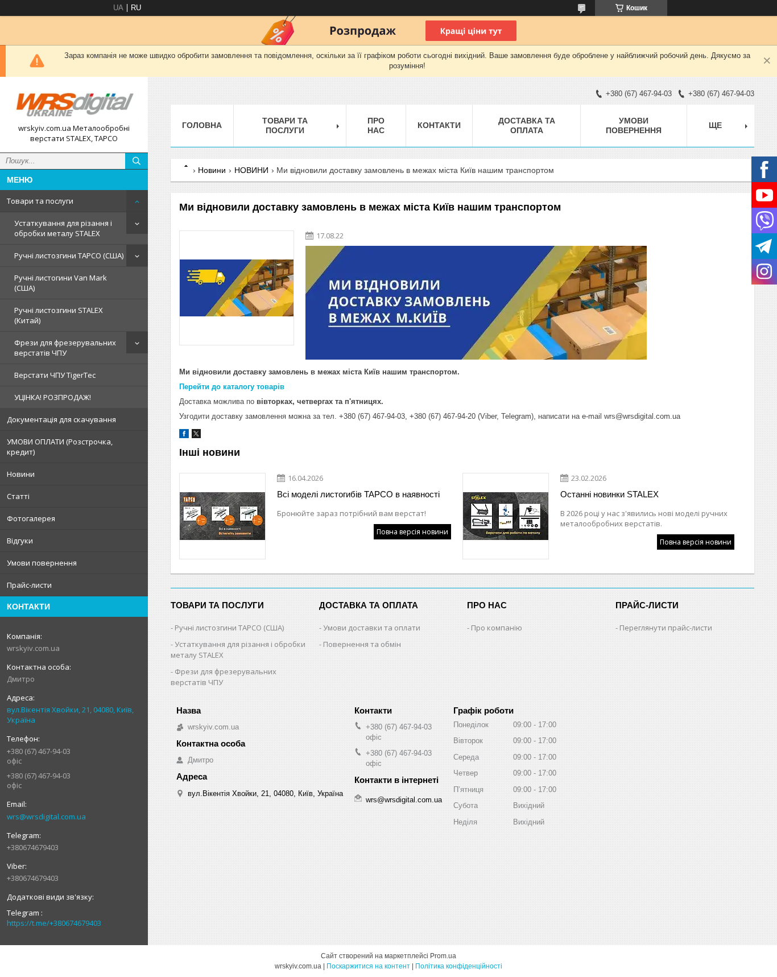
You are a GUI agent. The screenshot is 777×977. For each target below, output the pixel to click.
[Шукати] (136, 161)
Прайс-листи (29, 585)
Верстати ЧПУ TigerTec (55, 375)
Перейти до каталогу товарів (231, 386)
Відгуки (20, 540)
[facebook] (184, 435)
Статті (18, 496)
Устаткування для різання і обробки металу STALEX (63, 228)
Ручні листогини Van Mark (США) (60, 283)
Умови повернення (42, 563)
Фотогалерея (31, 518)
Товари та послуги (40, 201)
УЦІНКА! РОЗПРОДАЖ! (52, 397)
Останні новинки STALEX (609, 494)
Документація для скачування (61, 419)
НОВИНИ (251, 170)
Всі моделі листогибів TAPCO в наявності (358, 494)
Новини (21, 474)
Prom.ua (443, 956)
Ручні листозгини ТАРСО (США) (68, 255)
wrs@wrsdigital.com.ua (46, 816)
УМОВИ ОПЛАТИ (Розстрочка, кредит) (60, 446)
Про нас (376, 125)
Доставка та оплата (526, 125)
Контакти (439, 125)
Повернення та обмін (362, 644)
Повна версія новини (412, 532)
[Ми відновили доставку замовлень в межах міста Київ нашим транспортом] (236, 287)
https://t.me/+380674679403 (54, 923)
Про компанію (496, 628)
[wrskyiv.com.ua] (74, 104)
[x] (196, 435)
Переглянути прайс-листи (665, 628)
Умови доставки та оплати (371, 628)
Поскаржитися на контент (368, 966)
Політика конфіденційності (458, 966)
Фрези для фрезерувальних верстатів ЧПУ (65, 347)
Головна (202, 125)
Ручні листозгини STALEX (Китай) (58, 315)
